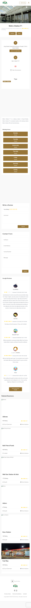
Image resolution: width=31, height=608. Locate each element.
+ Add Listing (22, 2)
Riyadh (5, 482)
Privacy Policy (7, 593)
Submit (23, 226)
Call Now (12, 33)
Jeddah (5, 453)
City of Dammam (8, 424)
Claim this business (16, 70)
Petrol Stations (25, 424)
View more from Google (15, 389)
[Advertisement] (15, 188)
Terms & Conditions (16, 593)
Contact (25, 593)
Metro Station (6, 81)
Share (19, 33)
